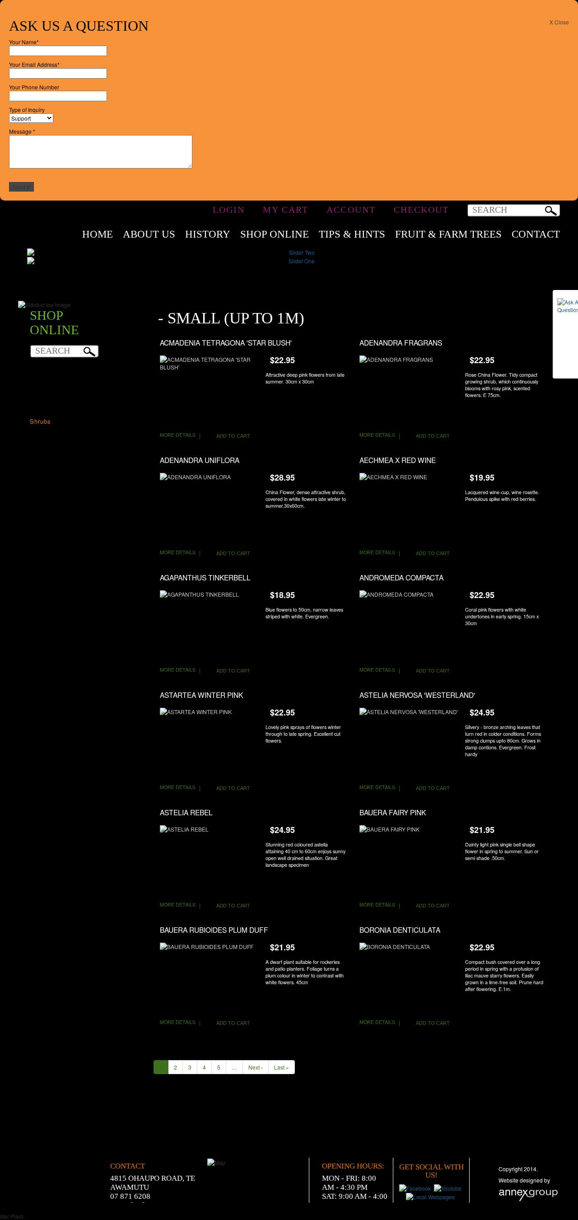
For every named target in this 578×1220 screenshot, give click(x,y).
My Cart (285, 207)
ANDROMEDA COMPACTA (401, 577)
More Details (178, 434)
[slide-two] (298, 251)
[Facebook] (416, 1187)
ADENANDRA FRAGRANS (400, 342)
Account (350, 207)
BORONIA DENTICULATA (399, 930)
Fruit (37, 385)
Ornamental (47, 394)
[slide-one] (298, 260)
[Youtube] (448, 1187)
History (207, 234)
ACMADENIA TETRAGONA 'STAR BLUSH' (226, 342)
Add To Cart (233, 436)
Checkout (421, 207)
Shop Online (274, 234)
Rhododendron (51, 403)
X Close (559, 22)
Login (229, 207)
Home (97, 234)
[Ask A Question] (565, 334)
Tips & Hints (352, 234)
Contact (536, 234)
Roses (39, 412)
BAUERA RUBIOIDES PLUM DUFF (214, 930)
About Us (149, 234)
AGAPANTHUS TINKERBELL (205, 577)
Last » (281, 1067)
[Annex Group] (528, 1193)
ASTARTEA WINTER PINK (201, 695)
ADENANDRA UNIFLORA (199, 460)
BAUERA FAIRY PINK (392, 812)
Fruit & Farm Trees (448, 234)
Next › (255, 1067)
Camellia (43, 367)
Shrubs (40, 421)
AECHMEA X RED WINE (397, 460)
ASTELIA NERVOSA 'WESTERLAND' (417, 695)
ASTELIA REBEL (186, 812)
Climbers (43, 376)
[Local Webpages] (431, 1196)
